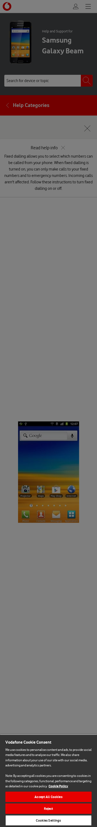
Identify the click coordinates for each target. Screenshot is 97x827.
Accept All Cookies (48, 797)
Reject (48, 809)
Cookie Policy (58, 786)
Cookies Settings (48, 820)
